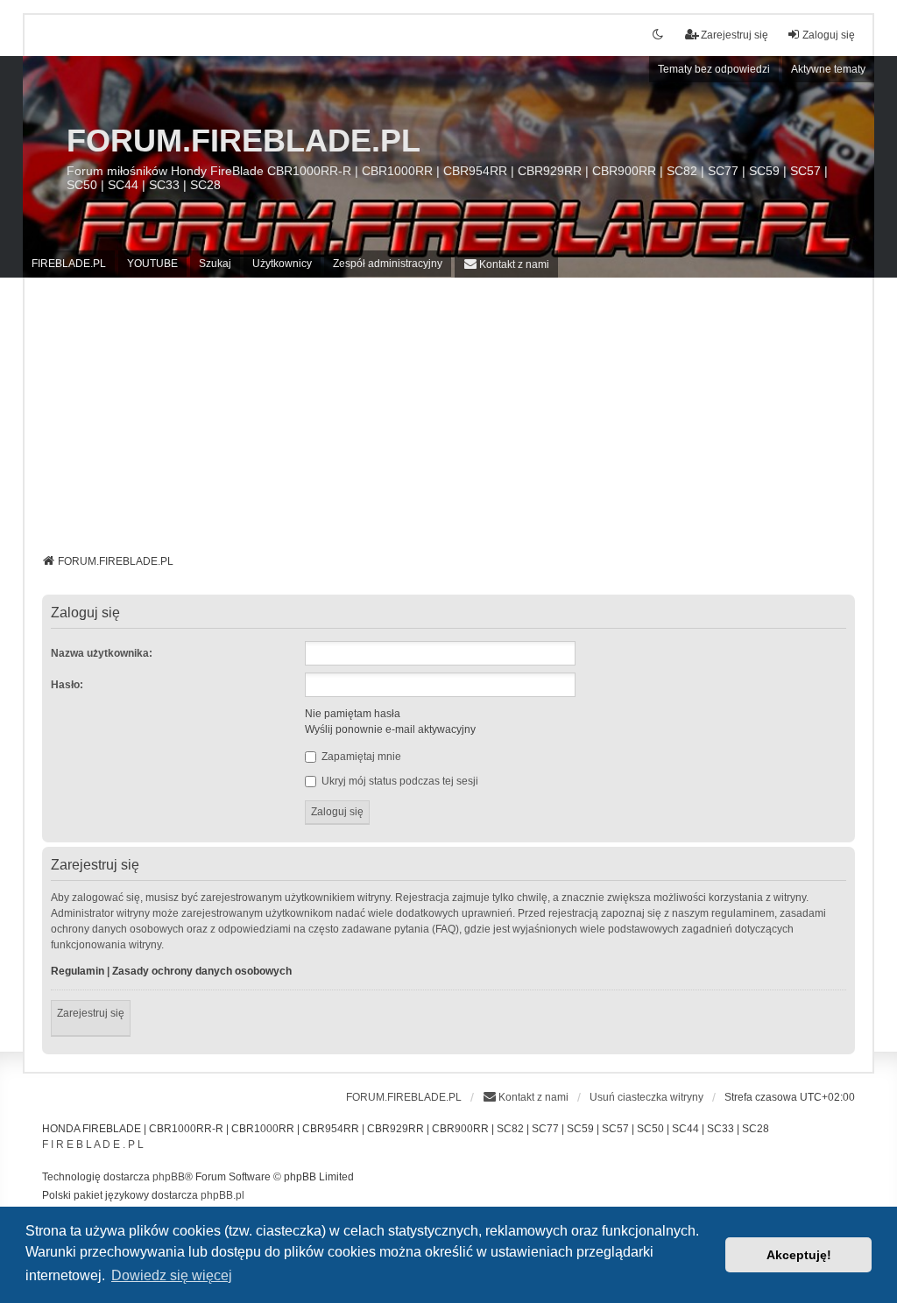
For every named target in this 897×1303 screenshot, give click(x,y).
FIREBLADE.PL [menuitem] (69, 263)
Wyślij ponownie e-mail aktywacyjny (390, 729)
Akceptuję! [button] (798, 1255)
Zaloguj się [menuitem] (828, 35)
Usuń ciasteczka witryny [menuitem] (646, 1097)
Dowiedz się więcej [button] (171, 1275)
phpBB (168, 1177)
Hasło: (67, 685)
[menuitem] (506, 264)
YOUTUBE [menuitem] (152, 263)
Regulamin (77, 971)
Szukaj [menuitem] (215, 263)
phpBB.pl (222, 1195)
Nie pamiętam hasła (352, 714)
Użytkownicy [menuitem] (282, 263)
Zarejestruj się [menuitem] (734, 35)
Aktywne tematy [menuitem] (828, 69)
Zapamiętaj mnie (360, 756)
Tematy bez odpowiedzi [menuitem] (714, 69)
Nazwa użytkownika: (101, 653)
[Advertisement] (449, 422)
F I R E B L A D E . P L (93, 1144)
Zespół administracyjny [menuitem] (387, 263)
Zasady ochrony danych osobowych (202, 971)
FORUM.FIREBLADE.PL (243, 140)
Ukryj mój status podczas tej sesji (398, 781)
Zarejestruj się (90, 1013)
